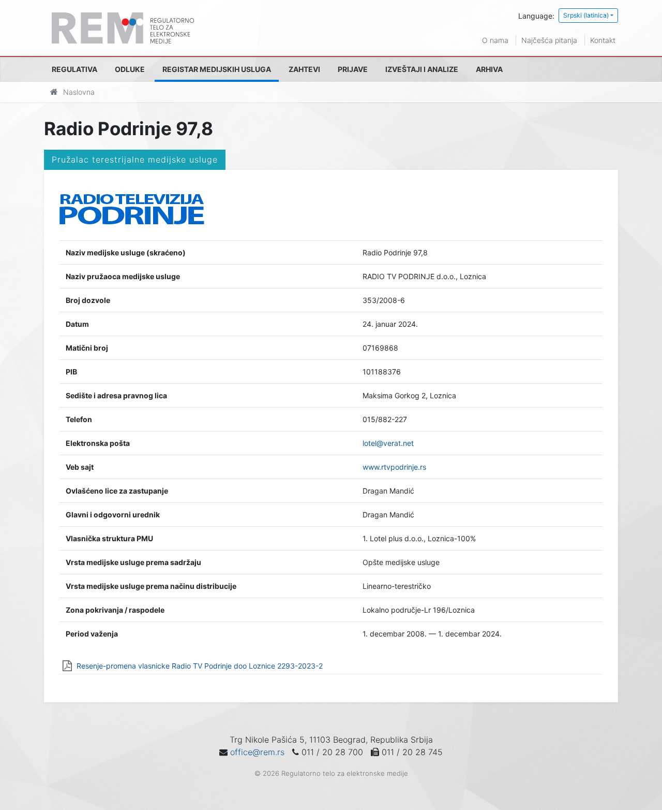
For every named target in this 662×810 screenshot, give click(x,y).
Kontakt (602, 40)
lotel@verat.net (388, 443)
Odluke (130, 69)
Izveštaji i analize (421, 69)
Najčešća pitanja (549, 40)
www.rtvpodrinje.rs (394, 466)
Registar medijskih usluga (216, 69)
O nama (495, 40)
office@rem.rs (257, 752)
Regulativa (74, 69)
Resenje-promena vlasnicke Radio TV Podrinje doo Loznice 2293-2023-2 (200, 665)
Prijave (353, 69)
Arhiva (489, 69)
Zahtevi (304, 69)
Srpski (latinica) (586, 15)
